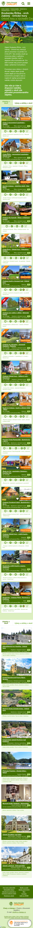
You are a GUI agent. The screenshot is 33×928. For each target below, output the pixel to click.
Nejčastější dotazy (9, 889)
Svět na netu (18, 917)
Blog (24, 891)
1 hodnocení (28, 173)
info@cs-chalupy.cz (19, 912)
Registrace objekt (9, 896)
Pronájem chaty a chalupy (10, 916)
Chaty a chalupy (5, 9)
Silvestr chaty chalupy (9, 917)
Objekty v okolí (6, 102)
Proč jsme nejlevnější (9, 887)
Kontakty (24, 893)
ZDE (27, 131)
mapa (28, 649)
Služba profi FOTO (24, 889)
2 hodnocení (28, 553)
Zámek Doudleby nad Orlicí (12, 834)
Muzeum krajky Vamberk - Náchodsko (16, 803)
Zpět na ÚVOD (24, 896)
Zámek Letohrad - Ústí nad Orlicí (14, 866)
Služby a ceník (24, 887)
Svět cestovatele (25, 917)
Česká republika (15, 9)
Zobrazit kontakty (26, 118)
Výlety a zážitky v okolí (23, 103)
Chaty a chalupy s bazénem (22, 916)
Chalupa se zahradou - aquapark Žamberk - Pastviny (14, 345)
